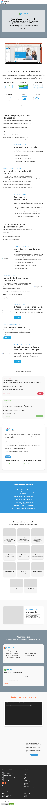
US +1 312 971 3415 (7, 775)
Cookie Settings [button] (5, 804)
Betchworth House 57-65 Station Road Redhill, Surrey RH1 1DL (6, 796)
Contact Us (39, 416)
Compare (26, 775)
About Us (25, 772)
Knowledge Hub (27, 781)
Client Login (26, 778)
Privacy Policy (26, 784)
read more (18, 317)
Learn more (29, 620)
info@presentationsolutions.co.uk (11, 777)
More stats (34, 754)
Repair (25, 777)
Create (25, 774)
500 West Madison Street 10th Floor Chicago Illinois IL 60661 (29, 796)
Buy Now (40, 393)
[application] (23, 713)
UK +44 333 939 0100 (8, 773)
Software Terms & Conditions (30, 787)
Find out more (6, 393)
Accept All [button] (12, 804)
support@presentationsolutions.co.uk (12, 780)
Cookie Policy (26, 786)
